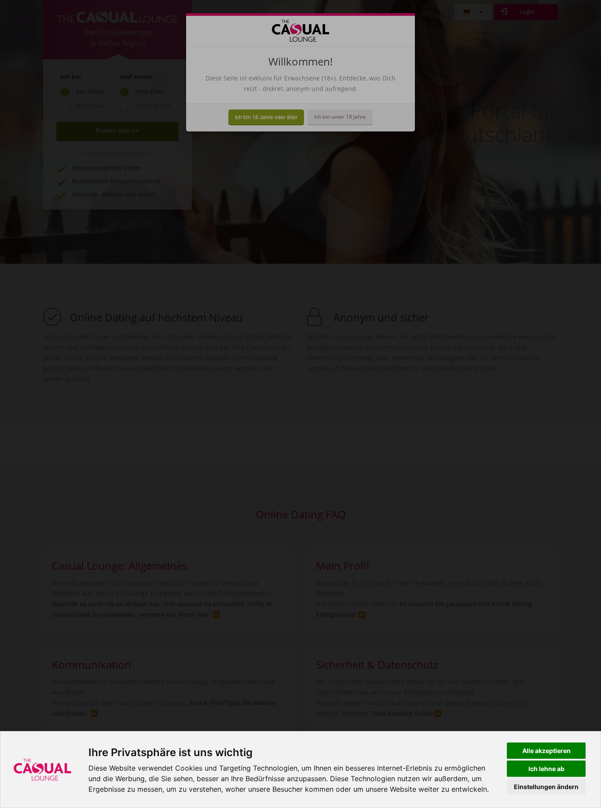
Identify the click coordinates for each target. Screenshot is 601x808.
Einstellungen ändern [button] (546, 786)
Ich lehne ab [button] (546, 768)
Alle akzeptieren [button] (546, 750)
